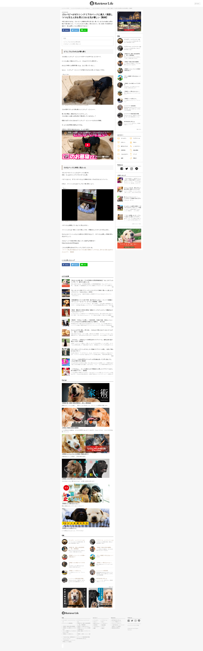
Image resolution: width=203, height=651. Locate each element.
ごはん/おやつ (124, 154)
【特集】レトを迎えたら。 (68, 634)
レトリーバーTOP (65, 8)
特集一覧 (111, 587)
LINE (84, 30)
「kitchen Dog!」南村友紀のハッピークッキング (69, 637)
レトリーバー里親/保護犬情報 (83, 637)
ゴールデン (78, 8)
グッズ (135, 154)
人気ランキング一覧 (136, 223)
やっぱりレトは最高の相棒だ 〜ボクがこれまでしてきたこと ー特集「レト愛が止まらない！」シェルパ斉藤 (132, 206)
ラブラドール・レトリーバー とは (83, 621)
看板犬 (135, 158)
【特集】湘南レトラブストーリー (83, 631)
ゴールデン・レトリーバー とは (69, 621)
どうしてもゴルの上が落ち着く (72, 42)
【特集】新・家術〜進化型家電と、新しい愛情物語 (83, 624)
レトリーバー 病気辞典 (67, 623)
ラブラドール (136, 138)
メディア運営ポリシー (116, 621)
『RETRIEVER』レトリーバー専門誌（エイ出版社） (69, 641)
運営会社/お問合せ (116, 628)
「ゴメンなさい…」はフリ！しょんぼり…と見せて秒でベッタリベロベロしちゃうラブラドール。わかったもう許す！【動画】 (132, 179)
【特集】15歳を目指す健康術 (69, 626)
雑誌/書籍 (135, 150)
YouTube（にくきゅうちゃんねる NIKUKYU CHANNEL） (77, 105)
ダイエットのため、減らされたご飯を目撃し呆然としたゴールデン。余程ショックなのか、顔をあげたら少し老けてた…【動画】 (132, 188)
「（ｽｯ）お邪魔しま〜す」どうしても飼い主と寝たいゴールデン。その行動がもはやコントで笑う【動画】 (132, 216)
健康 (122, 158)
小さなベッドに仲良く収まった (72, 44)
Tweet (76, 30)
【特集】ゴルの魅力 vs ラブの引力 (69, 628)
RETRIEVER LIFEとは (81, 638)
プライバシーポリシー (116, 623)
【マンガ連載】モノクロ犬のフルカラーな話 (69, 631)
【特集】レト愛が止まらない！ (83, 626)
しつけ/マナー (136, 146)
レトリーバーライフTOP (133, 625)
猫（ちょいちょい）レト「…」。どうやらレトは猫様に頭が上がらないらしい (132, 197)
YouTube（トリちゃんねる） (71, 221)
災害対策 (123, 150)
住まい (135, 142)
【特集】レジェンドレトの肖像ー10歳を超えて (83, 628)
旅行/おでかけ (124, 146)
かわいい (88, 8)
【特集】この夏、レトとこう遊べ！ (83, 634)
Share (66, 30)
